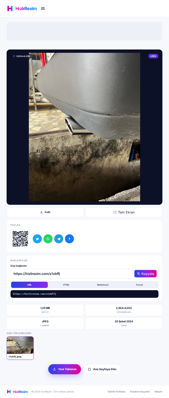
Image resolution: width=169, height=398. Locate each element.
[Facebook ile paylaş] (69, 238)
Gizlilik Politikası (117, 391)
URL (29, 284)
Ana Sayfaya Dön (104, 369)
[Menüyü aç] (43, 8)
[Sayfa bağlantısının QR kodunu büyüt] (20, 239)
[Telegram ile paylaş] (58, 238)
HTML (66, 284)
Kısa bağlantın (19, 265)
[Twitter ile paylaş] (37, 238)
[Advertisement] (84, 31)
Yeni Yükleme (67, 369)
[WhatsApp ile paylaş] (48, 238)
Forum (139, 284)
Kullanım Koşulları (140, 391)
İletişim (158, 391)
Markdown (103, 284)
